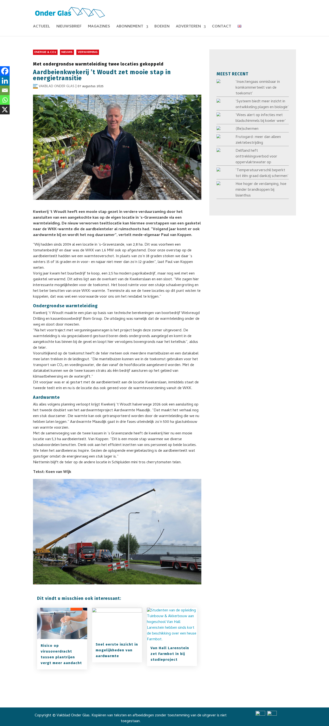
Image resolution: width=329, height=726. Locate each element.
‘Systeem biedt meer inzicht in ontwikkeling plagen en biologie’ (262, 104)
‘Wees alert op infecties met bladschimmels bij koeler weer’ (261, 118)
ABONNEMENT (129, 27)
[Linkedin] (5, 80)
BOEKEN (162, 27)
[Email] (5, 90)
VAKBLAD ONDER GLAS (56, 86)
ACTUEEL (41, 27)
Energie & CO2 (45, 52)
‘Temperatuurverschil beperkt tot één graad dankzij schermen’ (262, 173)
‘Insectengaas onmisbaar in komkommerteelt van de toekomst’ (258, 88)
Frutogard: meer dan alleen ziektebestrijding (258, 140)
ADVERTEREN (188, 27)
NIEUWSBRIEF (69, 27)
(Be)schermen (247, 129)
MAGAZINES (99, 27)
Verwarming (88, 52)
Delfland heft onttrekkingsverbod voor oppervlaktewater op (256, 157)
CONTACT (221, 27)
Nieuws (66, 52)
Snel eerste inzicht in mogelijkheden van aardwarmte (117, 650)
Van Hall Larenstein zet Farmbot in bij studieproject (170, 654)
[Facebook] (5, 71)
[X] (5, 109)
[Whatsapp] (5, 100)
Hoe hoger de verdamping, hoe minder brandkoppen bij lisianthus (261, 190)
